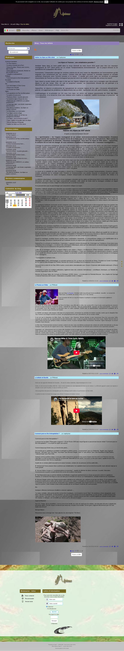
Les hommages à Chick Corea (16, 85)
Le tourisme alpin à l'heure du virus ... (17, 158)
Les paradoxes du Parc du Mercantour (18, 93)
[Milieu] (121, 263)
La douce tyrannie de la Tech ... (15, 144)
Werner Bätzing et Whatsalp (15, 122)
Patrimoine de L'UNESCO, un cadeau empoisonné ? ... (17, 162)
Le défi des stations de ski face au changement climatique (16, 115)
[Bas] (121, 266)
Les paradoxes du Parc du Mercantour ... (17, 139)
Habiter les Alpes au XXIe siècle (16, 124)
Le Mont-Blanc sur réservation (16, 111)
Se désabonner (51, 608)
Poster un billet (76, 50)
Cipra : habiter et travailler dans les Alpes (19, 120)
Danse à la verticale (13, 87)
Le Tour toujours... (12, 63)
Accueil (12, 24)
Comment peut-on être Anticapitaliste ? (18, 78)
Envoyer (54, 620)
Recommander (29, 598)
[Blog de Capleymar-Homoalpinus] (63, 630)
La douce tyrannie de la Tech (15, 65)
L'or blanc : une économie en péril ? (17, 118)
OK (106, 2)
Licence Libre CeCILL (67, 646)
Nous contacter (29, 595)
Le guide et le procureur (14, 95)
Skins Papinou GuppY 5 (57, 646)
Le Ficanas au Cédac (13, 89)
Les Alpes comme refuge (14, 113)
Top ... (8, 184)
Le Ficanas (70, 293)
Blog (17, 24)
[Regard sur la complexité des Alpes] (62, 13)
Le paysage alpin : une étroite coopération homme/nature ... (18, 167)
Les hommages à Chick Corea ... (16, 154)
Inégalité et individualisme (14, 74)
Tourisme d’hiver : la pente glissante (17, 97)
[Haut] (121, 261)
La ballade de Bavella (13, 82)
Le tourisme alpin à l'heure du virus (17, 99)
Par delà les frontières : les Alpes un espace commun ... (17, 173)
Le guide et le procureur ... (14, 147)
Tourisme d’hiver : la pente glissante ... (17, 151)
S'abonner (50, 606)
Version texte (29, 601)
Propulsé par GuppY (52, 644)
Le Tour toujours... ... (12, 135)
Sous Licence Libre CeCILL (70, 644)
